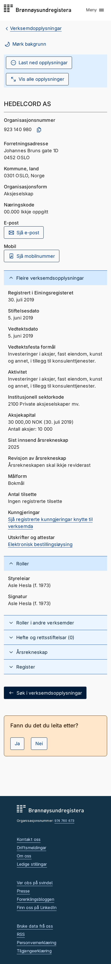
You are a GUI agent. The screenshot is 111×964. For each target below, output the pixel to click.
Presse (23, 891)
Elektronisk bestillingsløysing (40, 544)
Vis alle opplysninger (41, 79)
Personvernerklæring (36, 942)
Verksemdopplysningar (36, 28)
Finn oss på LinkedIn (37, 907)
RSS (21, 934)
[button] (95, 10)
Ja (17, 743)
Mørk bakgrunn (29, 44)
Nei (39, 743)
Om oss (24, 855)
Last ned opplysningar (43, 62)
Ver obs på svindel (35, 882)
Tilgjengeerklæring (34, 950)
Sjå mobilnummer (36, 256)
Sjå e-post (28, 232)
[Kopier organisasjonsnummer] (39, 130)
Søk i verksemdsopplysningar (49, 693)
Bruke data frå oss (35, 926)
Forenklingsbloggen (35, 899)
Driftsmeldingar (31, 847)
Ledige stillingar (32, 864)
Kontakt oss (29, 839)
